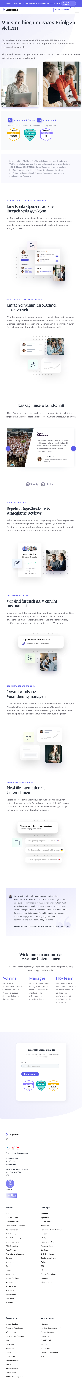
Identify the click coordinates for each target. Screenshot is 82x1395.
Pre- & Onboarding (13, 1238)
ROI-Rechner (11, 1332)
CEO (42, 1266)
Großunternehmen (48, 1258)
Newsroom (45, 1336)
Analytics (9, 1302)
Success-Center (12, 1368)
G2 (44, 125)
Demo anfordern (62, 10)
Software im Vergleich (14, 1376)
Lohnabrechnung (12, 1242)
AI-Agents (10, 1290)
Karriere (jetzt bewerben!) (51, 1328)
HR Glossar (10, 1344)
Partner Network (47, 1332)
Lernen (8, 1270)
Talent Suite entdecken (15, 1254)
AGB (42, 1356)
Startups (44, 1250)
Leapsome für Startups (15, 1336)
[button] (76, 10)
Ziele (8, 1266)
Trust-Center (11, 1372)
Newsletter (10, 1348)
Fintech (44, 1234)
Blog (7, 1340)
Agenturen (45, 1218)
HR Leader (45, 1270)
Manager (44, 1278)
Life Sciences (46, 1238)
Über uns (44, 1324)
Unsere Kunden (12, 1324)
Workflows (10, 1298)
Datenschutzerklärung (49, 1352)
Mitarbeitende (46, 1282)
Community (10, 1356)
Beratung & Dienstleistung (51, 1230)
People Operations (48, 1274)
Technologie (45, 1226)
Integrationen (11, 1294)
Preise (8, 1364)
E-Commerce (46, 1222)
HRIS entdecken (12, 1218)
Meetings (9, 1282)
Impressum (45, 1348)
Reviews (9, 1258)
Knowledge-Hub (12, 1360)
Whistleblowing (12, 1246)
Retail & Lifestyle (47, 1242)
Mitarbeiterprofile (13, 1222)
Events (8, 1352)
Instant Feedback (12, 1278)
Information (45, 1344)
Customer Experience (14, 1328)
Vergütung (10, 1274)
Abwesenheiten (12, 1230)
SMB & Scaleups (47, 1254)
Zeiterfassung (11, 1234)
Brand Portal (46, 1340)
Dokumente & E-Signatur (15, 1226)
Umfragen (9, 1262)
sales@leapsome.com (20, 1153)
